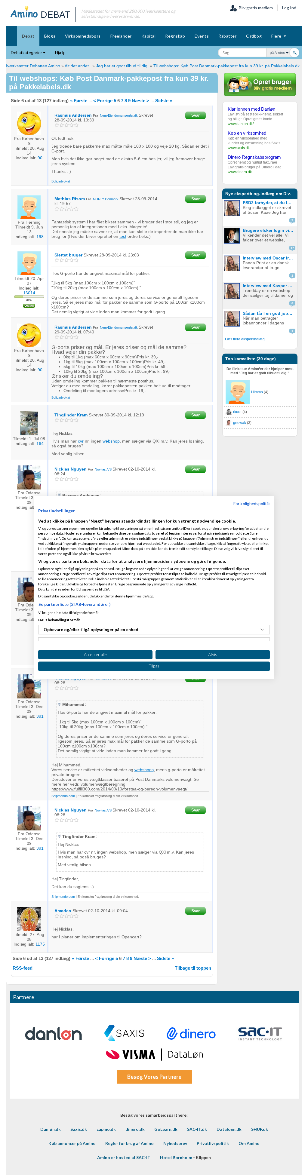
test (122, 236)
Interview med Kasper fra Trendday (269, 285)
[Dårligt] (57, 125)
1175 (40, 944)
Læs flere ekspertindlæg (245, 339)
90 (40, 157)
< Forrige (102, 100)
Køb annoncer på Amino (72, 1143)
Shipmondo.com (63, 796)
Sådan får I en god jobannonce (269, 313)
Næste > (140, 100)
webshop (111, 441)
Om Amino (249, 1143)
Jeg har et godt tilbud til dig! (122, 65)
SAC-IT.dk (197, 1129)
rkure (237, 412)
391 (40, 716)
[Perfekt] (76, 125)
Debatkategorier (27, 52)
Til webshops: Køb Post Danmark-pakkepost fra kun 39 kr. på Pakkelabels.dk (226, 65)
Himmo (257, 392)
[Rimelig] (62, 125)
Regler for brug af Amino (129, 1143)
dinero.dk (135, 1129)
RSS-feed (22, 968)
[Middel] (66, 125)
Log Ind (289, 7)
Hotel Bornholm (176, 1157)
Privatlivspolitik (213, 1143)
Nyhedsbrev (175, 1143)
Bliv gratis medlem (255, 7)
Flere (277, 35)
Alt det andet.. (78, 65)
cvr (81, 441)
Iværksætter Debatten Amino (33, 65)
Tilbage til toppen (193, 968)
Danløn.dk (50, 1129)
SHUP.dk (259, 1129)
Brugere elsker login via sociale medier (269, 230)
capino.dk (106, 1129)
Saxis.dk (78, 1129)
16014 (29, 292)
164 (40, 443)
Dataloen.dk (229, 1129)
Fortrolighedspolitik (251, 503)
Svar (195, 115)
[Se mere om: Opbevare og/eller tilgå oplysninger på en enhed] (262, 630)
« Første (78, 100)
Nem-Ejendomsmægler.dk (119, 115)
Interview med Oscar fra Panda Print (269, 258)
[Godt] (71, 125)
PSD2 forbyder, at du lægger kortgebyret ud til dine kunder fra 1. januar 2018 (269, 202)
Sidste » (163, 100)
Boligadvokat (60, 181)
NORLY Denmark (106, 199)
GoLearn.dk (165, 1129)
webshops (144, 769)
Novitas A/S (103, 469)
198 (40, 236)
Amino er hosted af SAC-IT (123, 1157)
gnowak (239, 423)
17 (292, 248)
